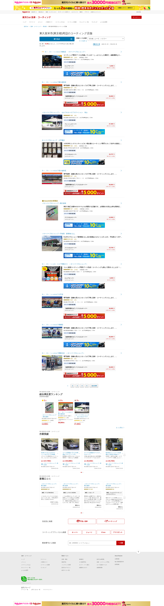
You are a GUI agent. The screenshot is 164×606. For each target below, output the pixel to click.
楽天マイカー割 (66, 570)
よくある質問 (103, 22)
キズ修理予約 (82, 562)
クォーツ (89, 532)
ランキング (94, 22)
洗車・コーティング (35, 26)
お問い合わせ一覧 (35, 589)
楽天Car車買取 (100, 559)
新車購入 (81, 559)
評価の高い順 (113, 44)
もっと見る (119, 427)
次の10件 (94, 385)
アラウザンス (117, 532)
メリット (40, 22)
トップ (24, 22)
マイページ (32, 22)
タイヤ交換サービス (102, 564)
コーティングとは (59, 22)
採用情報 (117, 564)
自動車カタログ (83, 567)
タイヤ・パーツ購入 (84, 564)
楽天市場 (138, 12)
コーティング (112, 521)
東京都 (45, 26)
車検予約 (64, 562)
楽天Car (26, 26)
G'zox (103, 532)
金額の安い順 (105, 44)
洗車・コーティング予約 (103, 562)
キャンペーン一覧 (84, 22)
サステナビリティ (47, 589)
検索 (121, 543)
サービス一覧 (24, 589)
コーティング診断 (71, 22)
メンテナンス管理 (66, 564)
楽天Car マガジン (66, 567)
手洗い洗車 (84, 521)
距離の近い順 (96, 44)
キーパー (75, 532)
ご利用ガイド (49, 22)
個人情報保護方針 (119, 561)
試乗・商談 (64, 559)
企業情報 (117, 559)
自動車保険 (99, 567)
